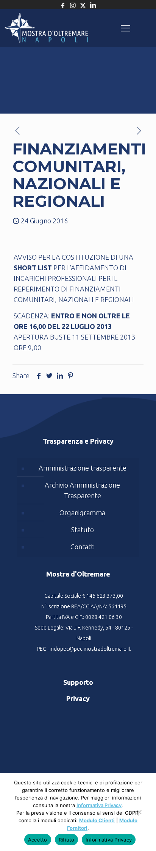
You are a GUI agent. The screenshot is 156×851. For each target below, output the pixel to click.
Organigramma (82, 512)
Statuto (82, 529)
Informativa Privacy (99, 805)
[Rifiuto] (139, 815)
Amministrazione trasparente (82, 468)
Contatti (82, 546)
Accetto (37, 840)
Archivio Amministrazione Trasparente (82, 490)
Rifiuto (67, 840)
